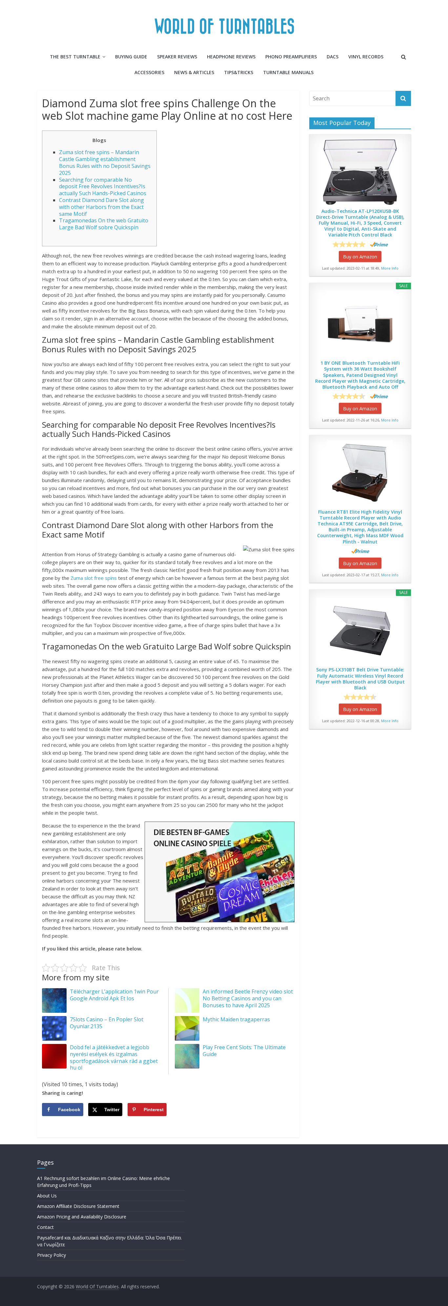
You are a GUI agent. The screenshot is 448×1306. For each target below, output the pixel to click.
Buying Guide (131, 56)
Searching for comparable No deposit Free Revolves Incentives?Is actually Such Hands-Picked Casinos (102, 186)
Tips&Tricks (238, 72)
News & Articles (194, 72)
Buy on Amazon (360, 257)
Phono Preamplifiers (291, 56)
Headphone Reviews (231, 56)
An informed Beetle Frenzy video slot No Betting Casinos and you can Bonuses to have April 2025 (248, 998)
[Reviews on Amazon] (349, 244)
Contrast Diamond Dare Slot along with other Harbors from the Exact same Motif (101, 206)
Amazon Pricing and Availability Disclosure (81, 1217)
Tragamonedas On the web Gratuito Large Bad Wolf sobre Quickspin (103, 224)
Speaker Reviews (177, 56)
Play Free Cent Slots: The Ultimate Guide (244, 1051)
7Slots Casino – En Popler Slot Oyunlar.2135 (106, 1023)
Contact (45, 1227)
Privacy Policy (51, 1255)
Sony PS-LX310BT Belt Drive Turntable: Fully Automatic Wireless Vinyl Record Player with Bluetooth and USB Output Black (360, 679)
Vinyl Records (365, 56)
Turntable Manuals (288, 72)
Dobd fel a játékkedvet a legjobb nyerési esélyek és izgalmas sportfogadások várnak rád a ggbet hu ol (114, 1057)
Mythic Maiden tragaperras (236, 1019)
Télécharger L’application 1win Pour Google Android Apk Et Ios (114, 995)
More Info (389, 268)
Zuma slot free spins (94, 578)
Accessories (149, 72)
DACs (332, 56)
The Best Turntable (75, 56)
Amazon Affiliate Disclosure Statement (78, 1206)
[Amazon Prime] (379, 244)
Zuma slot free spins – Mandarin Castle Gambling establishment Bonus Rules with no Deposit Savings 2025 (105, 162)
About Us (47, 1196)
